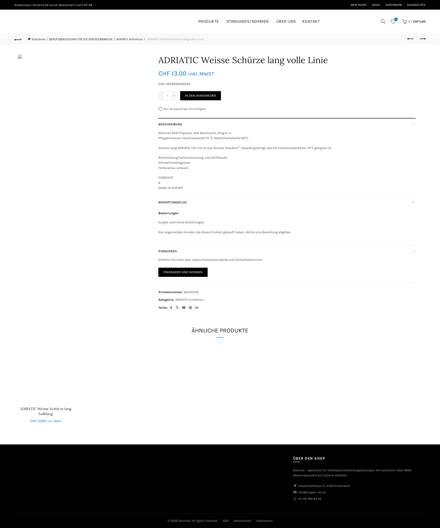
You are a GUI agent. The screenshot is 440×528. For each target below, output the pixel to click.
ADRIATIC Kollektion (129, 39)
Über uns (286, 21)
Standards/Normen (247, 21)
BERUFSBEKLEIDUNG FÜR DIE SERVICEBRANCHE (81, 39)
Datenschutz (242, 521)
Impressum (264, 521)
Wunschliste (416, 4)
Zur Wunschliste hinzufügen (185, 109)
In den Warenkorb (200, 96)
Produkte (208, 21)
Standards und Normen (183, 272)
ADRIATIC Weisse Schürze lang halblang (45, 411)
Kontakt (311, 21)
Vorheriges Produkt (410, 39)
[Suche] (383, 21)
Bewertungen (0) (172, 202)
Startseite (38, 39)
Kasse (376, 4)
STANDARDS (167, 251)
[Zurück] (18, 39)
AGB (225, 521)
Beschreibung (170, 124)
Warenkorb (393, 4)
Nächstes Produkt (422, 39)
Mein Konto (359, 4)
